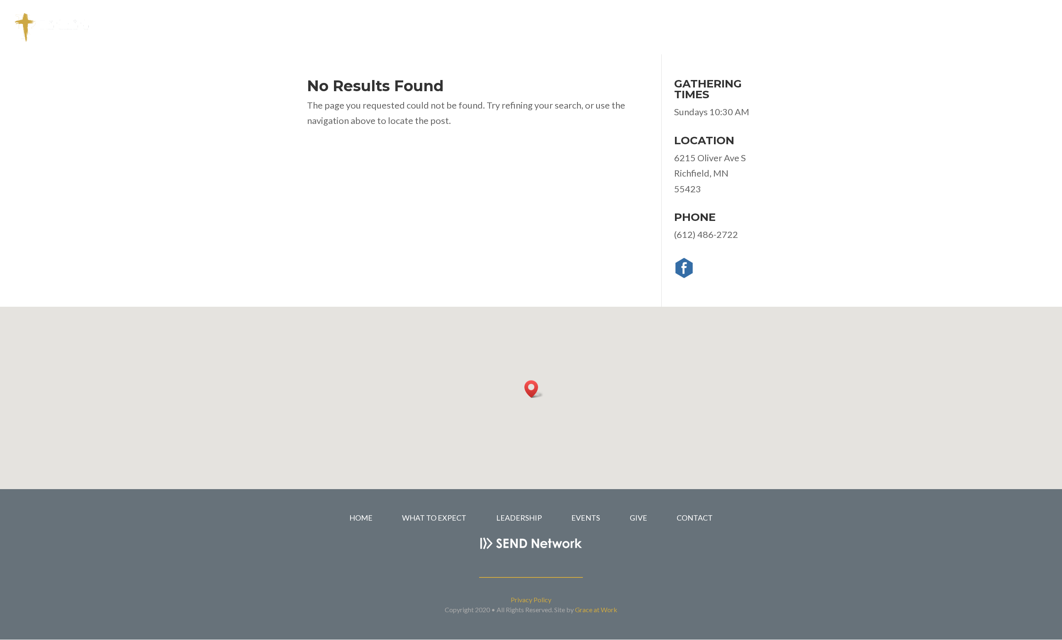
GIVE (638, 517)
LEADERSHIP (519, 517)
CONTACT (695, 517)
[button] (533, 389)
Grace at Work (596, 609)
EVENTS (585, 517)
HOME (361, 517)
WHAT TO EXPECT (435, 517)
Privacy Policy (531, 600)
